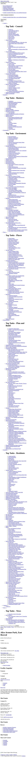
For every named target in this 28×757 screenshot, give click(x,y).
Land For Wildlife (12, 184)
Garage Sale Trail (11, 585)
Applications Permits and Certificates (13, 345)
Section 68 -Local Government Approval (16, 439)
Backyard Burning (12, 598)
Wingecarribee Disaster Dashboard (15, 502)
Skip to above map (4, 662)
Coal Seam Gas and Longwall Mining (16, 204)
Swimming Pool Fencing (13, 381)
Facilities (7, 274)
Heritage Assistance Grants (13, 413)
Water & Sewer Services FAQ (14, 578)
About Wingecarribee (12, 41)
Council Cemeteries (12, 278)
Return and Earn (11, 589)
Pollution (7, 198)
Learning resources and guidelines (15, 587)
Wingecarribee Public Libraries (14, 288)
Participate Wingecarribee (8, 728)
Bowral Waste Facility (12, 360)
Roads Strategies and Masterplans (15, 534)
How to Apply (11, 64)
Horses (9, 486)
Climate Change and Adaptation (14, 213)
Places (4, 232)
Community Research (12, 295)
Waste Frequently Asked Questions (15, 544)
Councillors (10, 45)
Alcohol (10, 122)
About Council (9, 40)
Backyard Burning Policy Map (14, 200)
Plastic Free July (11, 593)
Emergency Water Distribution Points (16, 571)
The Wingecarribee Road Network (15, 535)
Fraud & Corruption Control (14, 87)
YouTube (5, 742)
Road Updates (11, 529)
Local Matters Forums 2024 (14, 78)
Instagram (5, 743)
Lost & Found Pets (12, 473)
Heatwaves (10, 506)
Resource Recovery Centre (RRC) (15, 554)
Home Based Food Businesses (14, 398)
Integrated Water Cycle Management (15, 564)
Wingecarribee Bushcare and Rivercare (16, 177)
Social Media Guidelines (13, 76)
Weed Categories (11, 224)
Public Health (8, 519)
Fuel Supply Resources (13, 355)
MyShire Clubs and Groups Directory (16, 292)
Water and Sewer (9, 559)
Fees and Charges (9, 514)
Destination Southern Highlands (12, 110)
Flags (9, 44)
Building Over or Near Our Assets (15, 562)
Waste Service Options (13, 543)
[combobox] (7, 15)
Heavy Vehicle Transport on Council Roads (17, 539)
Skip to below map (4, 652)
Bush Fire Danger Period (13, 149)
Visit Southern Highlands (8, 729)
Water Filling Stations (12, 570)
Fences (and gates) (12, 600)
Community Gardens (12, 178)
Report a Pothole (11, 530)
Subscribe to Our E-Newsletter (14, 77)
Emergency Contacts (12, 504)
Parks (9, 282)
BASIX (10, 374)
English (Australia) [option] (15, 17)
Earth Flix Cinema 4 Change (14, 176)
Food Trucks (11, 396)
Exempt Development (12, 364)
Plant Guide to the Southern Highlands (16, 196)
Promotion (10, 127)
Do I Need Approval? (10, 382)
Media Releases (9, 618)
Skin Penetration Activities (13, 522)
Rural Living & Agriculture (11, 207)
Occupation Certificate (13, 434)
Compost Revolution (12, 591)
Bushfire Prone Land (12, 387)
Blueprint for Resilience (13, 261)
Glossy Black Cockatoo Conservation (16, 164)
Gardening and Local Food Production (16, 214)
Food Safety (10, 520)
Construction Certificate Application (15, 432)
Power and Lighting (12, 123)
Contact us (5, 605)
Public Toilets (11, 283)
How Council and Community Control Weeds (17, 229)
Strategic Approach (10, 115)
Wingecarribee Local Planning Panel (13, 448)
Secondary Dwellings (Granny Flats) (15, 403)
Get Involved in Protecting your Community (17, 150)
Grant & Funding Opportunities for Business (15, 114)
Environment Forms (10, 162)
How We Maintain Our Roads (14, 528)
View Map (17, 650)
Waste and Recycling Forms (14, 548)
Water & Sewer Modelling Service (15, 576)
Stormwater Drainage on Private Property (16, 373)
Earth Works (10, 394)
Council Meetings (9, 79)
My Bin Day (11, 542)
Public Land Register (10, 93)
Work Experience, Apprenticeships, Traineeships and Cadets (15, 66)
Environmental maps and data (14, 197)
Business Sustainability (13, 215)
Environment (5, 130)
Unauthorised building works (14, 604)
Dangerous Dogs (11, 484)
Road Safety (10, 533)
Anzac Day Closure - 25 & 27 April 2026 (14, 492)
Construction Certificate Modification (16, 433)
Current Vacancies (12, 63)
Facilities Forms (11, 281)
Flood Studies (11, 221)
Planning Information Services (14, 375)
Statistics (10, 306)
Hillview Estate (11, 356)
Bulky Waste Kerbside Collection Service (16, 546)
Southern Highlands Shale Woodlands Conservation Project (16, 173)
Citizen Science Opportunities (14, 180)
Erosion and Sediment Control (14, 205)
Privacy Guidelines (12, 55)
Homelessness (11, 313)
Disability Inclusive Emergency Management (17, 513)
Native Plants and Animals (11, 187)
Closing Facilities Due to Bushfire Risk (16, 263)
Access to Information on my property (16, 371)
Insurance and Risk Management (15, 126)
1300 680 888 (8, 714)
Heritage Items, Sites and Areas (14, 409)
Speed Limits (11, 540)
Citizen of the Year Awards (13, 272)
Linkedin (5, 744)
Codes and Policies (12, 85)
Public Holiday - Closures (11, 526)
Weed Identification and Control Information (17, 227)
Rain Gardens (11, 399)
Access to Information (10, 51)
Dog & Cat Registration (13, 472)
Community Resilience (10, 260)
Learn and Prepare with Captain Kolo (16, 264)
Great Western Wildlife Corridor (14, 190)
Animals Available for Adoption (14, 471)
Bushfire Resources (12, 155)
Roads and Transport (10, 318)
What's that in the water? (13, 220)
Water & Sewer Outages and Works (13, 582)
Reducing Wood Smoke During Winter (16, 603)
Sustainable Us (9, 208)
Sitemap (15, 754)
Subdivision (10, 404)
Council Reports (11, 86)
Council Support (11, 129)
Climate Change (9, 159)
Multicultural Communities (13, 315)
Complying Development (13, 427)
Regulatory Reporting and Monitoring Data (17, 569)
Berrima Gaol (11, 357)
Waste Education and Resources (14, 556)
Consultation (11, 297)
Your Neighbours (9, 597)
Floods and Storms (12, 505)
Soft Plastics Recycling (13, 550)
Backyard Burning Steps (13, 201)
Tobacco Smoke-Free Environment (15, 525)
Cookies (11, 754)
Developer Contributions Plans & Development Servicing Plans (15, 377)
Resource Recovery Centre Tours (15, 590)
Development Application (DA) (14, 421)
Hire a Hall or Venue (12, 279)
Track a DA (8, 447)
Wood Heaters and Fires (13, 406)
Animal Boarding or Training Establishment (17, 477)
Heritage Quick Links (12, 416)
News (4, 607)
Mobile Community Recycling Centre (16, 552)
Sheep (9, 490)
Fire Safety (10, 380)
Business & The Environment (14, 203)
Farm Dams (10, 395)
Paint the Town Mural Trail (13, 259)
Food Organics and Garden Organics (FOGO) (17, 596)
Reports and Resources (13, 166)
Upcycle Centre (11, 555)
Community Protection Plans (14, 152)
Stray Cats (10, 476)
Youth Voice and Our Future (14, 211)
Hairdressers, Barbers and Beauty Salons (16, 521)
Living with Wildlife (12, 189)
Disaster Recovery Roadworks (14, 532)
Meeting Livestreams (12, 83)
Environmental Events (12, 179)
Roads (7, 527)
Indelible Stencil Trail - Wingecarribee (16, 258)
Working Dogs (11, 485)
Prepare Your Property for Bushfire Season (17, 147)
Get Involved (8, 175)
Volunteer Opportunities (13, 301)
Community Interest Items (11, 348)
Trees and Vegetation (10, 217)
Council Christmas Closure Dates (12, 495)
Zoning (9, 370)
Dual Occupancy (11, 392)
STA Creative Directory (13, 257)
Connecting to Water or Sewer (14, 563)
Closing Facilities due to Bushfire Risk (16, 275)
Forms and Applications (13, 75)
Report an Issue (9, 518)
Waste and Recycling (10, 541)
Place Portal (10, 302)
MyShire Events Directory (13, 290)
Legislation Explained (12, 228)
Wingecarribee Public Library (9, 732)
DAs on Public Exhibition (11, 347)
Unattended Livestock (12, 491)
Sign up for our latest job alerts (14, 68)
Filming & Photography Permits (12, 497)
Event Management (12, 125)
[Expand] (7, 23)
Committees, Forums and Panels (15, 80)
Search (2, 625)
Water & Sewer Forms (13, 572)
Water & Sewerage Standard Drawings (16, 575)
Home (2, 626)
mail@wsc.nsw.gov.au (5, 679)
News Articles (9, 615)
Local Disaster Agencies (13, 268)
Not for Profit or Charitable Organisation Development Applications (16, 366)
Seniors (9, 316)
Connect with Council (10, 73)
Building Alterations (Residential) (15, 385)
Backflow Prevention (12, 561)
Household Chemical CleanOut (14, 551)
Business (5, 94)
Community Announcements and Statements (15, 619)
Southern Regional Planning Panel (13, 446)
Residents (5, 449)
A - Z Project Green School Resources (16, 186)
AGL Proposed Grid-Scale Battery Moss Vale (17, 352)
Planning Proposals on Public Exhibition (14, 445)
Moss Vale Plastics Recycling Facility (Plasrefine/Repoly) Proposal (16, 350)
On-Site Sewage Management (14, 568)
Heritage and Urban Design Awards (15, 414)
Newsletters (5, 741)
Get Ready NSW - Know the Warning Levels (17, 501)
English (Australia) (15, 12)
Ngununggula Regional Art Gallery (15, 256)
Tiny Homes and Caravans (13, 405)
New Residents (9, 515)
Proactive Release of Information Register (16, 56)
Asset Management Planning (12, 493)
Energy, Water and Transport (14, 212)
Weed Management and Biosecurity (13, 222)
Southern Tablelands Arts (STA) (15, 254)
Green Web (10, 165)
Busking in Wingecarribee (13, 252)
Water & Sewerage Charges (14, 579)
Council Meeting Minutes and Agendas (16, 82)
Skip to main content (5, 1)
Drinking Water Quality (13, 580)
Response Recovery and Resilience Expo (16, 267)
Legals (7, 754)
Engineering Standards (13, 378)
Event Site (10, 119)
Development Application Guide (12, 363)
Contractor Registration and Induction (16, 91)
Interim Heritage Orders (13, 412)
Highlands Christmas (12, 304)
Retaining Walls (11, 402)
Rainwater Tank (11, 401)
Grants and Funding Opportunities (15, 296)
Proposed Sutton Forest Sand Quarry (15, 361)
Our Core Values (11, 69)
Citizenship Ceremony (13, 273)
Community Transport (12, 307)
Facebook (5, 740)
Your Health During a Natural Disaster (16, 512)
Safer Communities (12, 314)
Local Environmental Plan (11, 419)
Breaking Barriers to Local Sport (15, 311)
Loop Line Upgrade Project (14, 362)
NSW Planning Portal (10, 420)
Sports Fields (11, 286)
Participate (8, 294)
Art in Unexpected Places (13, 253)
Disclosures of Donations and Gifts (15, 54)
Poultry (9, 488)
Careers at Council (9, 62)
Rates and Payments (10, 516)
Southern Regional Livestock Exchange (16, 285)
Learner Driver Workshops (13, 536)
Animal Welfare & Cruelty (13, 478)
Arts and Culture (9, 250)
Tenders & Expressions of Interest (13, 92)
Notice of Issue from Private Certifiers (16, 438)
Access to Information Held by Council (16, 52)
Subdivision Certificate (13, 437)
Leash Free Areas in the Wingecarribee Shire (17, 474)
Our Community (9, 303)
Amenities (10, 124)
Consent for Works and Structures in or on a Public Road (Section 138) (17, 441)
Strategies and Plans (12, 89)
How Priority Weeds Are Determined (16, 231)
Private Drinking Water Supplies (15, 523)
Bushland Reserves (10, 158)
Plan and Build (6, 320)
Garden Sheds (11, 397)
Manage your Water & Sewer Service (16, 566)
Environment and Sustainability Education (17, 183)
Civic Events (8, 270)
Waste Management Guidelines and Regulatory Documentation (15, 558)
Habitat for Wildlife (12, 182)
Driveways (10, 391)
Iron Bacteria (11, 206)
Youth (9, 317)
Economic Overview (10, 111)
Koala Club (10, 185)
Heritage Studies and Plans (13, 411)
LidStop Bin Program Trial (13, 594)
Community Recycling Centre (14, 549)
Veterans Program (12, 72)
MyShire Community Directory (12, 289)
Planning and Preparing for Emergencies (16, 508)
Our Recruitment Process (13, 70)
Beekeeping (10, 480)
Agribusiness (8, 108)
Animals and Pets (9, 470)
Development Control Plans (11, 368)
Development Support (10, 369)
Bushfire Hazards (11, 151)
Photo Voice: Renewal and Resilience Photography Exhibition (16, 266)
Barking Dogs (11, 479)
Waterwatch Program (12, 219)
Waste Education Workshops (14, 592)
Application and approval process (15, 118)
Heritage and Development (13, 410)
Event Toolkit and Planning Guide (15, 117)
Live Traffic (10, 537)
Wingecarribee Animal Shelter (14, 276)
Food (9, 120)
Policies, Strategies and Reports (12, 84)
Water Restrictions (12, 577)
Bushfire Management (10, 145)
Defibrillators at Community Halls (15, 280)
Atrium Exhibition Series (13, 251)
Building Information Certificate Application (17, 431)
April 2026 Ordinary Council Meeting (16, 621)
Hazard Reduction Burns (13, 148)
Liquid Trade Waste (12, 565)
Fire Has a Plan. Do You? (13, 154)
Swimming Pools (11, 287)
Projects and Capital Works (11, 90)
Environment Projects (10, 163)
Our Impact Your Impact (13, 210)
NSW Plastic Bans (12, 586)
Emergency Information (10, 499)
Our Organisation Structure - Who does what (17, 42)
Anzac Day (10, 271)
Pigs (9, 487)
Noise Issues (10, 601)
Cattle (9, 483)
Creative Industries (9, 109)
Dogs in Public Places (12, 481)
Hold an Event (9, 116)
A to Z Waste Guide (12, 584)
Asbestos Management (13, 199)
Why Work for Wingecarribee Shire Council (17, 71)
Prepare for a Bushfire (12, 500)
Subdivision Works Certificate (14, 435)
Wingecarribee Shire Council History (16, 43)
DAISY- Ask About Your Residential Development (16, 346)
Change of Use (11, 388)
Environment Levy (9, 161)
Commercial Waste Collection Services (16, 547)
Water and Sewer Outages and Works (16, 573)
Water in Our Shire (9, 218)
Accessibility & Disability (13, 310)
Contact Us (8, 606)
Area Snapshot (11, 112)
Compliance (10, 599)
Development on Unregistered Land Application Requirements (15, 390)
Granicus (23, 755)
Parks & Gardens (6, 665)
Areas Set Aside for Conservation (15, 191)
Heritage (7, 408)
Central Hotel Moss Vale (13, 359)
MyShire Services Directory (14, 293)
